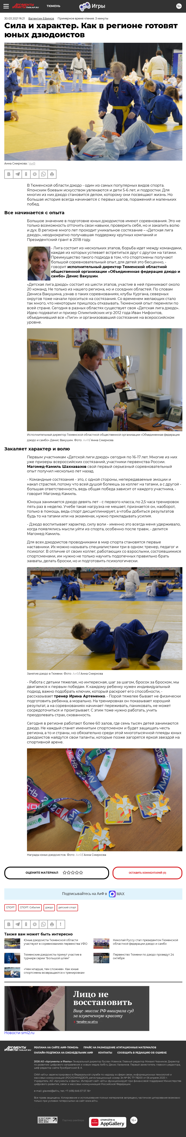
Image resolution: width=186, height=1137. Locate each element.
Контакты (105, 1052)
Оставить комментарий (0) (147, 872)
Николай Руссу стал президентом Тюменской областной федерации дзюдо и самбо (145, 941)
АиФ (32, 163)
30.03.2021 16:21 (14, 18)
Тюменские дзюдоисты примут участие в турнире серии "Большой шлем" (52, 956)
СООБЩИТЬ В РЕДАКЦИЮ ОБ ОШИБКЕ (142, 1052)
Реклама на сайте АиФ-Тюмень (56, 1047)
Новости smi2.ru (19, 1033)
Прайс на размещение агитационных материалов (119, 1047)
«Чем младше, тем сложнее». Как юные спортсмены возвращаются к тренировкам (54, 970)
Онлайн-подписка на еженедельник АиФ (63, 1052)
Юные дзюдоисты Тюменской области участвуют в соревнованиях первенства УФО (55, 941)
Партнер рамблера (73, 1120)
